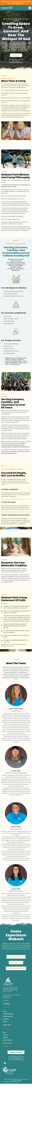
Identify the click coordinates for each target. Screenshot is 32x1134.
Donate (5, 1037)
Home (5, 1011)
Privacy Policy (6, 1081)
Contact (5, 1035)
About (5, 1021)
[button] (30, 8)
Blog (4, 1032)
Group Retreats (8, 1016)
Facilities (6, 1019)
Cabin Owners (7, 1040)
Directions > (6, 1000)
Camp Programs (8, 1014)
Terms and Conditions (15, 1081)
